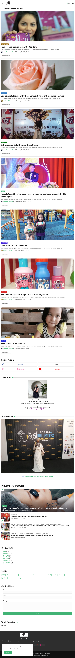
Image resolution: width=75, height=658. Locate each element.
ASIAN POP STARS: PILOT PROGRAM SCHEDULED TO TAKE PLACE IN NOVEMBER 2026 (40, 526)
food (49, 575)
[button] (68, 3)
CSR (3, 575)
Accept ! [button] (7, 653)
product (4, 578)
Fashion (9, 575)
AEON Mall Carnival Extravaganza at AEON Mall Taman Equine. (32, 535)
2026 (4, 551)
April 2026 (6, 558)
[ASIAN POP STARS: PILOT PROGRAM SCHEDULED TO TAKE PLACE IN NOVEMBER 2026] (5, 527)
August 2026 (7, 553)
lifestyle (61, 575)
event (37, 575)
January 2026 (7, 564)
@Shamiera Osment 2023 (41, 655)
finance (44, 575)
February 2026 (7, 562)
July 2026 (6, 555)
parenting (68, 575)
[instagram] (40, 645)
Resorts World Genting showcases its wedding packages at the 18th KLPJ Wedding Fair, (33, 195)
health (55, 575)
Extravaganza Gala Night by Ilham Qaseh (19, 145)
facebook (20, 364)
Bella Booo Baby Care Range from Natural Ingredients (25, 294)
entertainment (30, 575)
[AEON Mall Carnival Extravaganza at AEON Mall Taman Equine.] (5, 536)
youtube (57, 369)
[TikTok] (43, 645)
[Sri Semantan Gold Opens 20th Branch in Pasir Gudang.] (5, 517)
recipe (10, 578)
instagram (20, 369)
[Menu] (2, 3)
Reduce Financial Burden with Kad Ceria (19, 47)
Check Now (13, 649)
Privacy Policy (39, 653)
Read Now (5, 55)
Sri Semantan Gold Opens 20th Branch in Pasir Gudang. (29, 516)
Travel (15, 575)
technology (18, 578)
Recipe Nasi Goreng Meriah (13, 343)
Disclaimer (47, 653)
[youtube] (37, 645)
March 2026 (6, 560)
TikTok (56, 364)
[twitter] (34, 645)
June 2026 (6, 557)
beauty (21, 575)
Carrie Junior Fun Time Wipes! (14, 245)
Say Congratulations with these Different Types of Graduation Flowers (32, 96)
